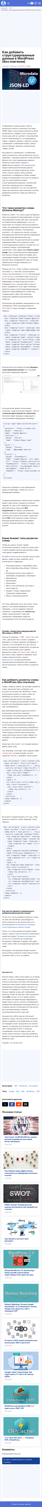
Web (23, 1091)
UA (28, 3)
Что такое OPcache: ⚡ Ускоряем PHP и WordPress (19, 1439)
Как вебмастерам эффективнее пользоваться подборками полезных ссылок (21, 1173)
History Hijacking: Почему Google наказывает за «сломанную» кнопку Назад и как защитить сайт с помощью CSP (21, 1307)
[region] (21, 106)
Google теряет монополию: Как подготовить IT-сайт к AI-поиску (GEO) (19, 1374)
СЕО (38, 1091)
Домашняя (4, 8)
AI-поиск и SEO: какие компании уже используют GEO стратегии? (21, 1341)
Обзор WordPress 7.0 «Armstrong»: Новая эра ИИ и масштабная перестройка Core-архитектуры (20, 1272)
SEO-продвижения (28, 165)
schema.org (14, 556)
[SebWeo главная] (3, 3)
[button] (5, 1104)
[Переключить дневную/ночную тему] (36, 3)
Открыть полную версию (21, 1504)
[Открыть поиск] (39, 3)
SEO (10, 8)
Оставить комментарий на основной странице (17, 1461)
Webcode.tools (7, 660)
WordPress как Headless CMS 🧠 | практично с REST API (19, 1407)
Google (11, 1091)
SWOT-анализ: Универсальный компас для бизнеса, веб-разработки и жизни (21, 1207)
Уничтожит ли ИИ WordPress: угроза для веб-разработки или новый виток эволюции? (21, 1139)
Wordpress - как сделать (28, 1086)
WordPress (30, 1091)
